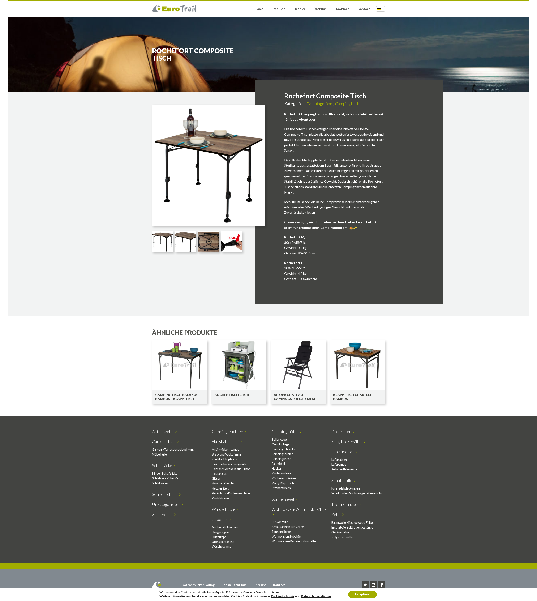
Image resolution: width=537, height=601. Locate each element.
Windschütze (224, 509)
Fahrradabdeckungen (345, 488)
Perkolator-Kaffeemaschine (231, 493)
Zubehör (220, 519)
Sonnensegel (284, 499)
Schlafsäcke (163, 465)
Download (342, 9)
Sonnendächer (281, 531)
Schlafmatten (343, 451)
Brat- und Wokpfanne (226, 454)
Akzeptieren (362, 594)
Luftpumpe (338, 464)
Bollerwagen (280, 439)
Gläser (216, 478)
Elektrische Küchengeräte (229, 464)
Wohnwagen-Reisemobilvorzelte (294, 541)
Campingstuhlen (282, 454)
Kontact (364, 9)
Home (259, 9)
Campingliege (280, 444)
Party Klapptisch (283, 483)
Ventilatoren (220, 498)
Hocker (277, 468)
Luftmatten (339, 459)
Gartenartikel (164, 441)
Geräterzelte (340, 532)
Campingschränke (283, 449)
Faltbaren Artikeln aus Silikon (231, 469)
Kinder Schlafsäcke (164, 473)
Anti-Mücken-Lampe (225, 449)
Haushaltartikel (226, 441)
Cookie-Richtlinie (234, 585)
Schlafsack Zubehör (165, 478)
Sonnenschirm (165, 494)
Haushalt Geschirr (224, 483)
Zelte (336, 514)
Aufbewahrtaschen (225, 527)
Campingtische (348, 103)
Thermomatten (345, 504)
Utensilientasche (223, 541)
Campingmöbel (319, 103)
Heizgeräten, (220, 488)
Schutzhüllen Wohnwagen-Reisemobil (356, 493)
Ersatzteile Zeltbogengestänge (352, 527)
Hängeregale (220, 532)
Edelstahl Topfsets (224, 459)
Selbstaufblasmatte (344, 469)
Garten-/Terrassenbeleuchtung (173, 449)
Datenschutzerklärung (198, 585)
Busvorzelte (280, 522)
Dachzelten (342, 431)
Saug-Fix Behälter (347, 441)
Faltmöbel (278, 463)
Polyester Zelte (342, 537)
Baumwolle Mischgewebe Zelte (352, 522)
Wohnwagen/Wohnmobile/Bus (299, 511)
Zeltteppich (163, 514)
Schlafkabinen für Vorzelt (289, 527)
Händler (299, 9)
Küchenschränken (284, 478)
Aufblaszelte (163, 431)
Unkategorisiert (167, 504)
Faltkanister (220, 473)
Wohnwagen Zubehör (286, 536)
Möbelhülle (159, 454)
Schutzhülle (342, 480)
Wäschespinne (221, 546)
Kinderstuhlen (281, 473)
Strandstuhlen (281, 488)
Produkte (278, 9)
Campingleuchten (228, 431)
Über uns (320, 9)
